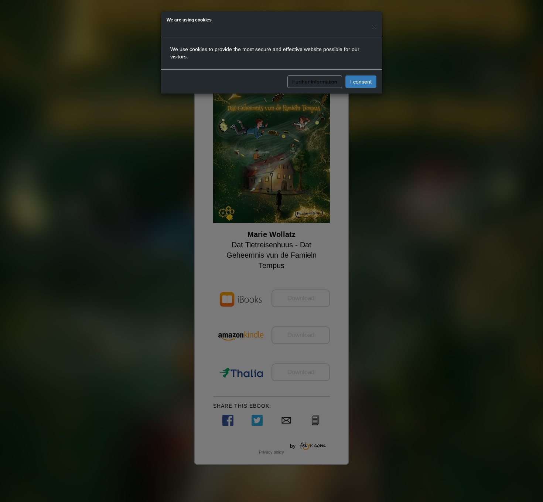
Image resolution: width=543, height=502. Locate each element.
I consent (361, 82)
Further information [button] (314, 82)
